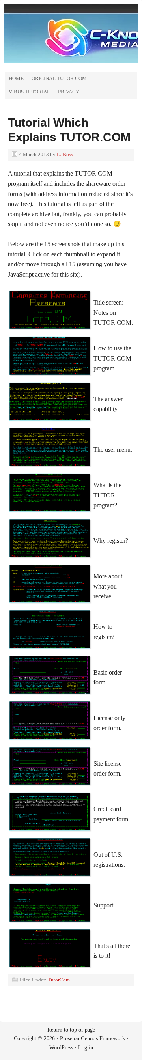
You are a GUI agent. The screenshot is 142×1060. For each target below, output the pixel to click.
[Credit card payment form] (50, 834)
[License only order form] (50, 743)
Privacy (68, 92)
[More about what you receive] (50, 606)
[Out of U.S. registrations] (50, 879)
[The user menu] (50, 469)
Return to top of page (71, 1030)
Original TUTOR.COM (59, 78)
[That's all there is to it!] (50, 970)
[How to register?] (50, 652)
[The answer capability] (50, 424)
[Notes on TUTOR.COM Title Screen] (50, 332)
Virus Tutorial (29, 92)
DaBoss (65, 154)
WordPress (61, 1048)
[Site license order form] (50, 788)
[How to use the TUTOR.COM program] (50, 378)
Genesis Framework (103, 1038)
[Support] (50, 925)
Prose (66, 1038)
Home (16, 78)
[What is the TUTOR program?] (50, 515)
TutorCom (59, 980)
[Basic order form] (50, 697)
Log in (85, 1048)
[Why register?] (50, 560)
